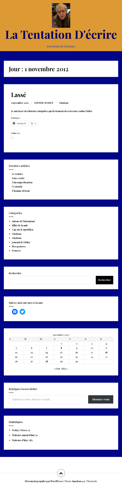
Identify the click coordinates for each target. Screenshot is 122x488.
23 (76, 356)
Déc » (64, 368)
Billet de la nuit (19, 225)
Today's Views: (20, 430)
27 (31, 361)
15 (61, 352)
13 (32, 352)
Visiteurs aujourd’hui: (23, 435)
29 (61, 361)
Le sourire (17, 173)
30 (76, 361)
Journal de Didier (21, 242)
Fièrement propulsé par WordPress (44, 481)
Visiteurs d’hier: (20, 440)
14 (46, 352)
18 (106, 352)
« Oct (57, 368)
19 (16, 356)
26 (16, 361)
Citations (63, 102)
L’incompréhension (22, 182)
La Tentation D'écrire (61, 34)
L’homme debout (21, 190)
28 (46, 361)
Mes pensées (19, 246)
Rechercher (15, 273)
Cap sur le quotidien (22, 229)
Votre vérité (18, 178)
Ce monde (17, 186)
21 (47, 356)
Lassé (18, 94)
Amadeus (76, 481)
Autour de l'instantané (23, 221)
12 (16, 352)
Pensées (16, 250)
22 (61, 356)
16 (76, 352)
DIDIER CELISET (43, 102)
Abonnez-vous (100, 399)
